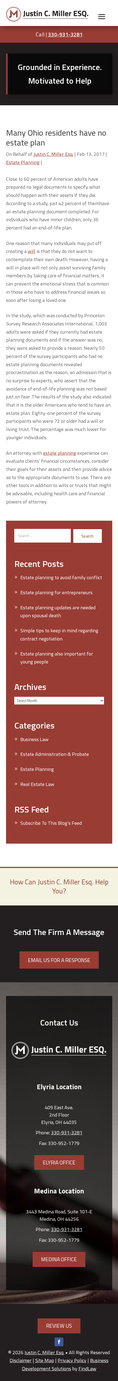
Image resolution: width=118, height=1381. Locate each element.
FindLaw (87, 1368)
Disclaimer (21, 1360)
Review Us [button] (59, 1326)
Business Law (34, 739)
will (31, 251)
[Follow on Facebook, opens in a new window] (59, 1342)
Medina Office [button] (59, 1259)
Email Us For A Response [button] (59, 960)
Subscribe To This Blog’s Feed (51, 823)
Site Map (44, 1360)
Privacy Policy (72, 1360)
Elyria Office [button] (59, 1162)
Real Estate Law (37, 784)
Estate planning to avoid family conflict (61, 577)
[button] (101, 16)
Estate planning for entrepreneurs (56, 592)
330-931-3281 (65, 34)
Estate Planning (23, 162)
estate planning (59, 453)
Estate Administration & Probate (54, 754)
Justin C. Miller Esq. (53, 154)
